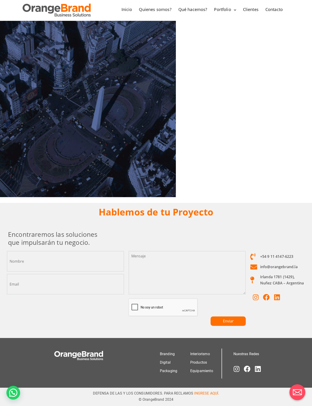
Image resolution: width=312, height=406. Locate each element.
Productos (198, 362)
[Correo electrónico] (297, 392)
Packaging (168, 371)
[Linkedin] (277, 297)
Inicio (127, 9)
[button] (13, 393)
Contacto (274, 9)
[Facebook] (266, 297)
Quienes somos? (155, 9)
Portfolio (222, 9)
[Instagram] (255, 297)
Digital (165, 362)
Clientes (251, 9)
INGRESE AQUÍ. (206, 393)
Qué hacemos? (192, 9)
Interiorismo (200, 354)
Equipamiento (201, 371)
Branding (167, 354)
